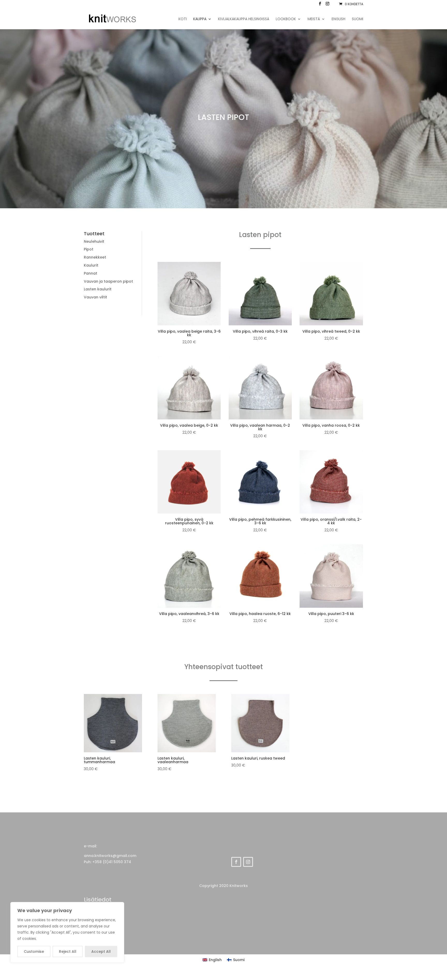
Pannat (90, 273)
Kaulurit (91, 265)
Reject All (67, 951)
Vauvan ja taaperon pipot (108, 281)
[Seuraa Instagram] (248, 862)
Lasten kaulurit (97, 289)
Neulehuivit (94, 241)
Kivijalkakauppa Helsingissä (243, 19)
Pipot (88, 249)
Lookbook (286, 19)
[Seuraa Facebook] (236, 862)
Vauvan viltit (95, 297)
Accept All (101, 951)
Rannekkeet (95, 257)
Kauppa (199, 19)
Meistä (314, 19)
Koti (182, 19)
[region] (67, 932)
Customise (34, 951)
